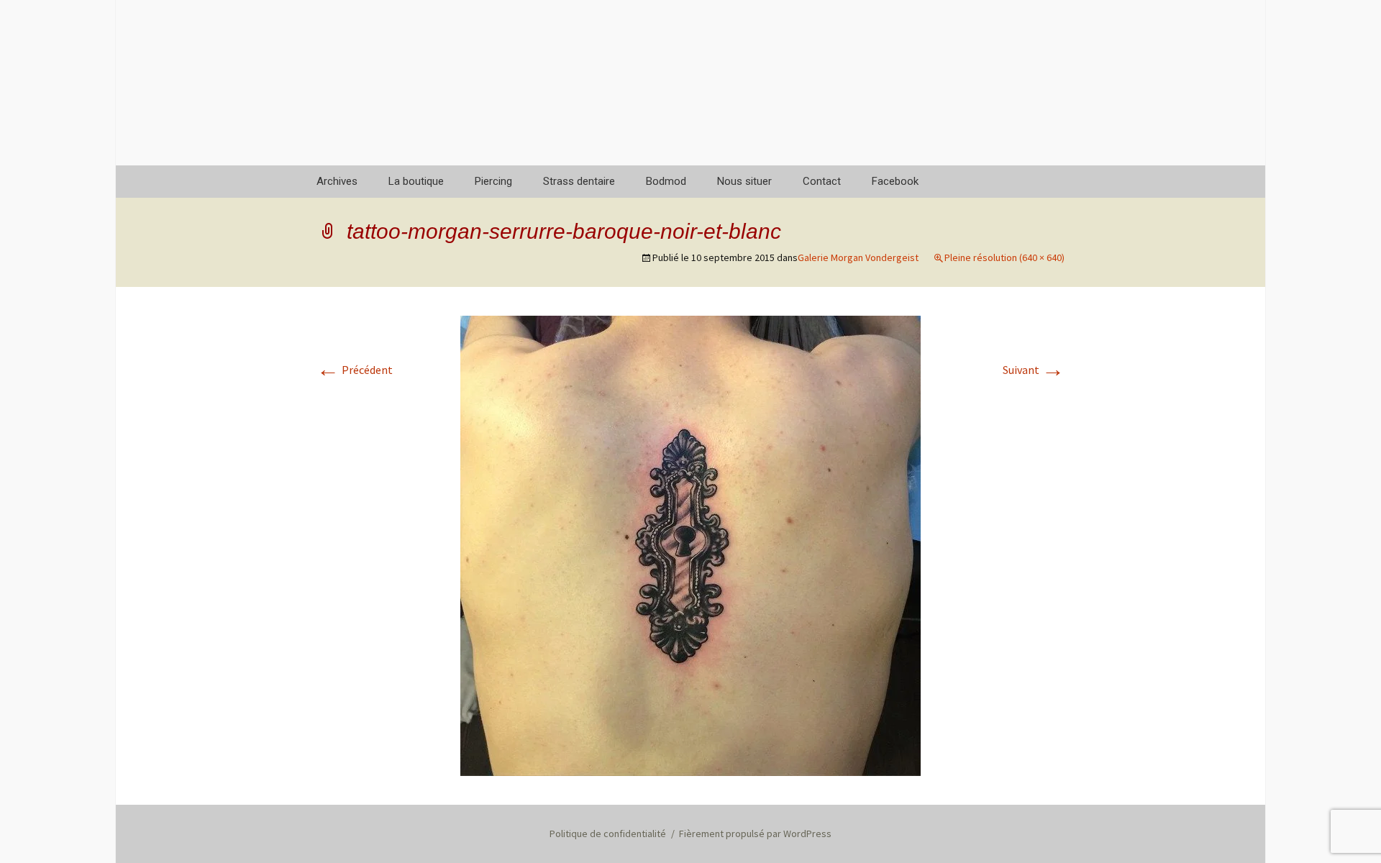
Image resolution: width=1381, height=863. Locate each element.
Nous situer (744, 181)
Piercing (493, 181)
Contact (822, 181)
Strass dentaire (579, 181)
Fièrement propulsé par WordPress (755, 833)
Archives (336, 181)
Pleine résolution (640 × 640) (1004, 257)
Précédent (354, 369)
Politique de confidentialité (608, 833)
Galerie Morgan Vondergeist (858, 257)
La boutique (416, 181)
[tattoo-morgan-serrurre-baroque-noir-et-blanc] (690, 544)
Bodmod (666, 181)
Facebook (895, 181)
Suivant (1034, 369)
